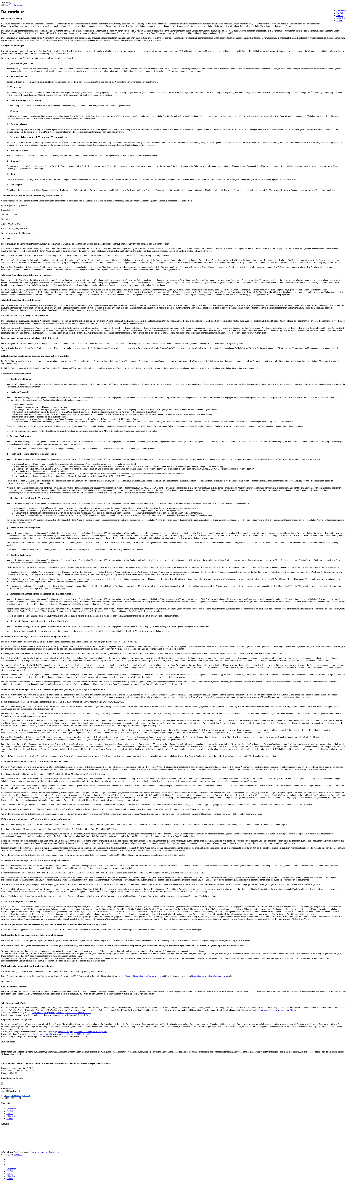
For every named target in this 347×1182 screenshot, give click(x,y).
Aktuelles (340, 18)
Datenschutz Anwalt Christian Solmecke (208, 976)
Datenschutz (54, 1152)
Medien (339, 15)
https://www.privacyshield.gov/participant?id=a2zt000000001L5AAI (61, 1012)
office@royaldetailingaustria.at (17, 1095)
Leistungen (341, 11)
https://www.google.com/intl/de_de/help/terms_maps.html (82, 1031)
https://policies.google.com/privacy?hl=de (278, 1010)
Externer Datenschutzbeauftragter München (144, 976)
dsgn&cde (18, 1154)
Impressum (34, 1152)
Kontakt (339, 20)
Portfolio (340, 13)
